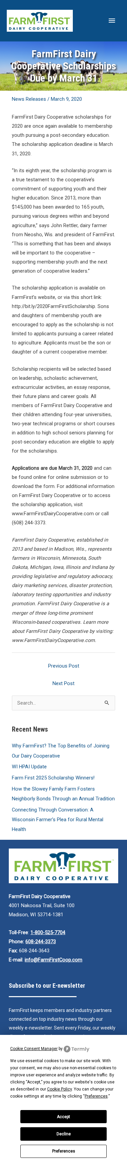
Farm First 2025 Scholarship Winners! (53, 778)
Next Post (63, 683)
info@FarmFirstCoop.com (53, 960)
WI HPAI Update (29, 767)
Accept (63, 1116)
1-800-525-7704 (47, 932)
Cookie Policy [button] (59, 1089)
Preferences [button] (96, 1096)
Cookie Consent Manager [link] (34, 1048)
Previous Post (63, 666)
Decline (64, 1134)
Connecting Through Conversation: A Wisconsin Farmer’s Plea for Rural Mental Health (57, 819)
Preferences (63, 1151)
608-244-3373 (40, 942)
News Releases (29, 99)
